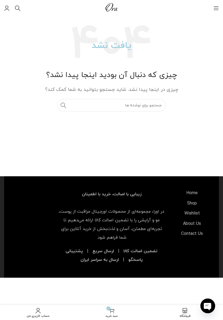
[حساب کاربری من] (6, 8)
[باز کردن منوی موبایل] (216, 8)
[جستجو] (17, 8)
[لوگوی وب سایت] (111, 8)
